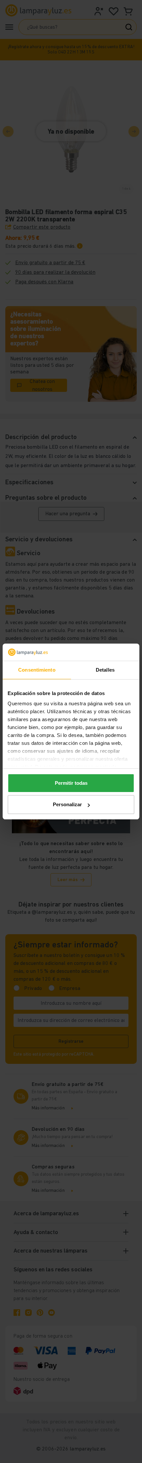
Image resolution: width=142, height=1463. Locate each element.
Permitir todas (71, 783)
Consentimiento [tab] (36, 670)
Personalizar (67, 804)
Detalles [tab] (105, 670)
